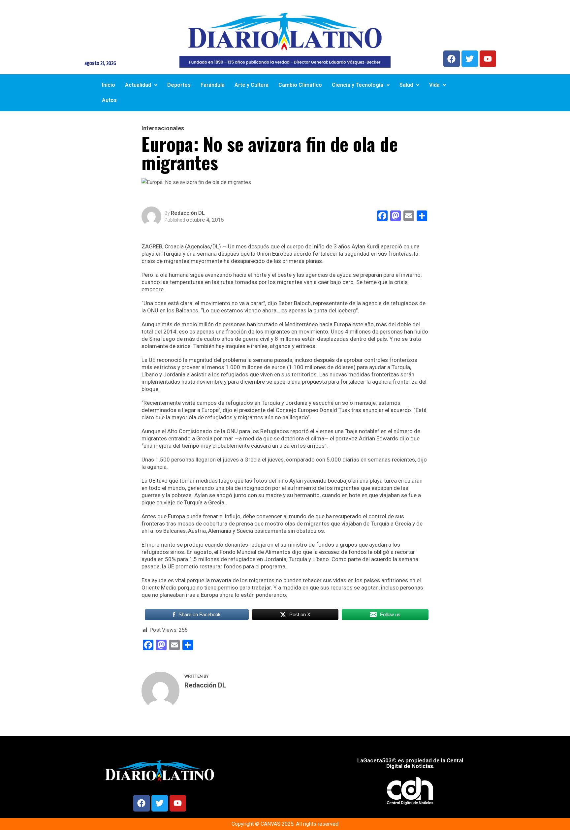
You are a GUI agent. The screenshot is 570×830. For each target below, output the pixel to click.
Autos (109, 100)
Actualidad (138, 85)
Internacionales (163, 128)
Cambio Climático (300, 85)
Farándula (213, 85)
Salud (406, 85)
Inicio (108, 85)
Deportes (179, 85)
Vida (434, 85)
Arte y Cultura (252, 85)
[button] (141, 85)
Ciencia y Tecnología (357, 85)
